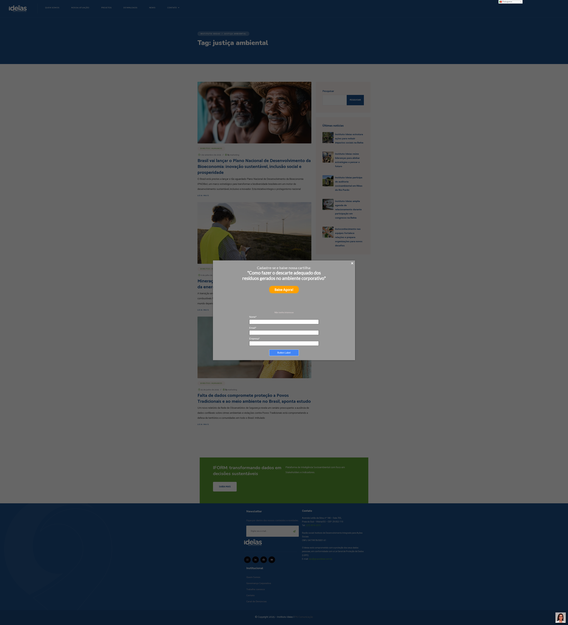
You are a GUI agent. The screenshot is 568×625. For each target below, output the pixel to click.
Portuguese (507, 2)
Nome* (252, 317)
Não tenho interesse (284, 312)
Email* (252, 327)
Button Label (284, 352)
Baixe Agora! (284, 289)
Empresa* (254, 338)
